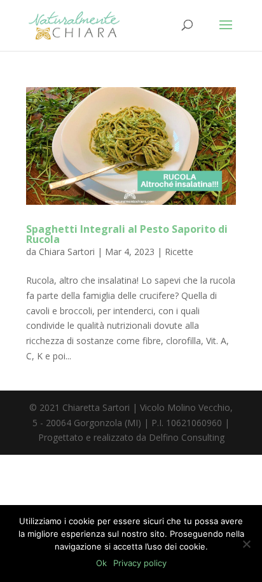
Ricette (179, 252)
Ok (101, 563)
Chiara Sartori (67, 252)
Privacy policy (140, 563)
